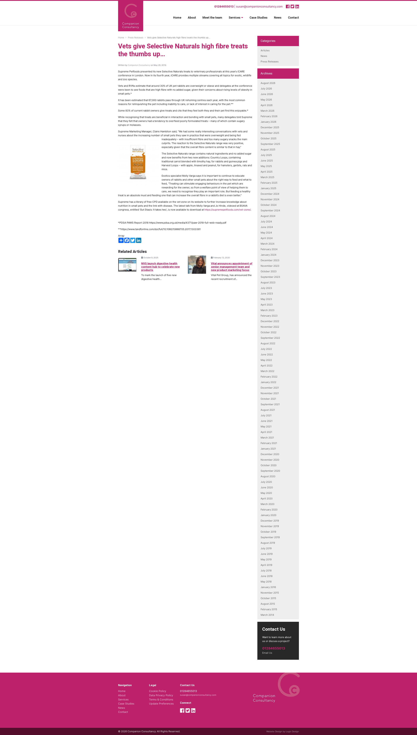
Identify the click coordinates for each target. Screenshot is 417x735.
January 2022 (268, 382)
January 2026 (268, 121)
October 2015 (268, 598)
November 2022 (270, 326)
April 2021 (266, 432)
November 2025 (270, 132)
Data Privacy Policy (161, 695)
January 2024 (268, 254)
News (277, 17)
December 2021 (270, 387)
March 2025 (267, 177)
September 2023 (270, 276)
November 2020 (270, 459)
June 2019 (267, 553)
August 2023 (268, 282)
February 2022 (269, 376)
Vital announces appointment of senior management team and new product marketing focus (231, 267)
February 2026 (269, 116)
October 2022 (268, 332)
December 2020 (270, 454)
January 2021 (268, 448)
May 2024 (266, 232)
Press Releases (270, 61)
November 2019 (270, 526)
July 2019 (266, 548)
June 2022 (267, 354)
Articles (265, 50)
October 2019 (268, 531)
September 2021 (270, 404)
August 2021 (268, 409)
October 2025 (268, 138)
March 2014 (267, 614)
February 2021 (269, 443)
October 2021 (268, 398)
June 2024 (267, 227)
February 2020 (269, 509)
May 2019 (266, 559)
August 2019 (268, 542)
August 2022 (268, 343)
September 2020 (270, 470)
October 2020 (268, 465)
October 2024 (269, 204)
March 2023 (267, 310)
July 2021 (266, 415)
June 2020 (267, 487)
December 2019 (270, 520)
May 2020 (266, 493)
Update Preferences (161, 703)
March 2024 (267, 243)
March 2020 (267, 504)
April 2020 (267, 498)
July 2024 (266, 221)
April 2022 (267, 365)
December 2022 (270, 321)
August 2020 (268, 476)
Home (177, 17)
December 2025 (270, 127)
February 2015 (269, 609)
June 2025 (267, 160)
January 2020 (268, 515)
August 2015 (268, 603)
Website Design (274, 731)
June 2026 (267, 94)
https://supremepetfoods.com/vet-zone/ (227, 209)
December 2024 (270, 193)
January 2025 (268, 188)
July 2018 (266, 570)
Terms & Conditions (161, 699)
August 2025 (268, 149)
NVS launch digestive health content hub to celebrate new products (160, 267)
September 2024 (270, 210)
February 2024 (269, 249)
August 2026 (268, 83)
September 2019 (270, 537)
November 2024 (270, 199)
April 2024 (267, 238)
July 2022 (266, 348)
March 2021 (267, 437)
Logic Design (292, 731)
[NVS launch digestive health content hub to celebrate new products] (127, 264)
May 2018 (266, 581)
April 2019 (266, 565)
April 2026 (267, 105)
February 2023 (269, 315)
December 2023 (270, 260)
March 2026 (267, 110)
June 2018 (267, 576)
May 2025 (266, 166)
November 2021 (270, 393)
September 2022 (270, 337)
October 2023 (269, 271)
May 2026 (266, 99)
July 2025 (266, 155)
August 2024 (268, 216)
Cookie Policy (157, 691)
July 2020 (266, 481)
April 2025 (267, 171)
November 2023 (270, 265)
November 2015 (270, 592)
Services (234, 17)
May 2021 (266, 426)
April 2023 (267, 304)
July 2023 (266, 288)
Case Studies (258, 17)
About (192, 17)
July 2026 (266, 88)
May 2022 (266, 360)
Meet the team (212, 17)
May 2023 (266, 299)
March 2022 (267, 371)
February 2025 (269, 182)
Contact (293, 17)
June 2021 (267, 420)
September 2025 (270, 144)
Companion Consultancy (139, 65)
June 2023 (267, 293)
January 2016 (268, 587)
